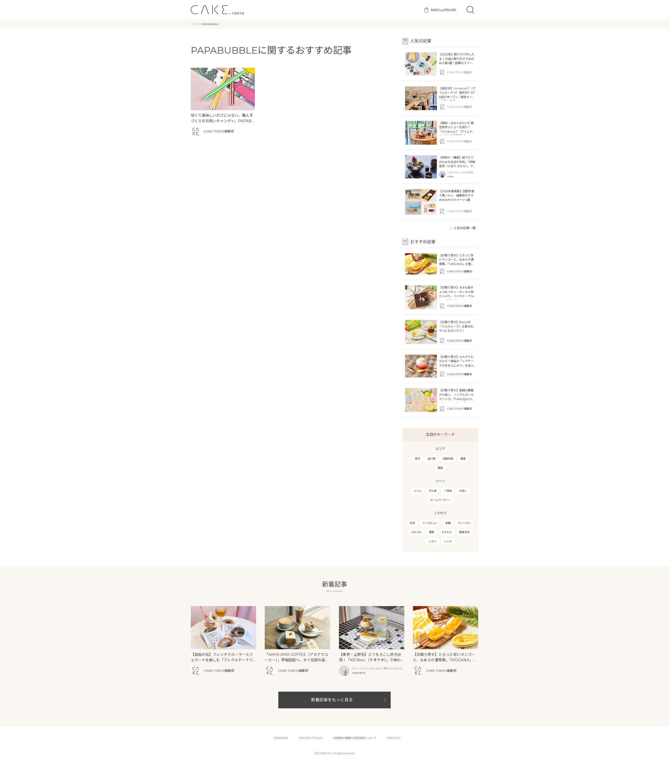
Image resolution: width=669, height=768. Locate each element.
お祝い (463, 491)
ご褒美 (448, 491)
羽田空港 (448, 458)
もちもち (446, 532)
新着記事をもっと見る (332, 699)
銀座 (440, 468)
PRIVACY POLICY (311, 738)
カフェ (418, 491)
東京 (417, 458)
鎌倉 (463, 458)
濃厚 (431, 532)
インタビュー (430, 523)
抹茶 (412, 523)
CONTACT (394, 738)
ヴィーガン (464, 523)
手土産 (433, 491)
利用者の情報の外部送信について (354, 738)
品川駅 (431, 458)
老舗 (448, 523)
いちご (433, 541)
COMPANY (281, 738)
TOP (193, 24)
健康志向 (464, 532)
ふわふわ (416, 532)
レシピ (448, 541)
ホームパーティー (440, 500)
